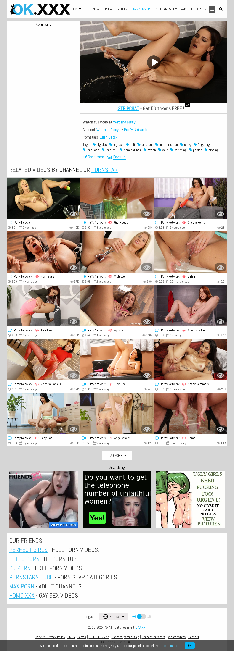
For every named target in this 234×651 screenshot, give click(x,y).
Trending (122, 9)
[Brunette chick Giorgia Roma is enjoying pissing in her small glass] (190, 198)
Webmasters (177, 637)
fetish (151, 149)
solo (164, 149)
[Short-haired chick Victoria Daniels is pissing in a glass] (43, 359)
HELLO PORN (24, 559)
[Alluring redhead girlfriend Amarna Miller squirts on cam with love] (190, 305)
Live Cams (180, 9)
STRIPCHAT (128, 108)
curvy (187, 144)
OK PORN (20, 568)
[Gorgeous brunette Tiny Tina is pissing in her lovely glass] (117, 359)
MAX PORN (21, 586)
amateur (147, 144)
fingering (203, 144)
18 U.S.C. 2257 (99, 637)
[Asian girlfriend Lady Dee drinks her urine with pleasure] (43, 413)
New (96, 9)
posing (197, 149)
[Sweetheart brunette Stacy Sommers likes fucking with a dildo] (190, 359)
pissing (213, 149)
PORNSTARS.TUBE (31, 577)
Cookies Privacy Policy (50, 637)
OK (189, 646)
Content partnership (125, 637)
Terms (81, 637)
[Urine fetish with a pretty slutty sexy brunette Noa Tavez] (43, 252)
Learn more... (170, 645)
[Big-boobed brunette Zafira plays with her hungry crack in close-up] (190, 252)
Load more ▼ (117, 455)
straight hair (132, 149)
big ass (118, 144)
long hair (111, 149)
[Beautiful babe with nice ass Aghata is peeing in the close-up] (117, 305)
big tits (101, 144)
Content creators (153, 637)
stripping (180, 149)
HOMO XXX (22, 595)
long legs (92, 149)
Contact (193, 637)
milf (132, 144)
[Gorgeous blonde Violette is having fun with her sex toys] (117, 252)
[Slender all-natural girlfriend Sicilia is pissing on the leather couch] (43, 198)
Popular (107, 9)
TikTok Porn (197, 9)
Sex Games (163, 9)
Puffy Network (135, 129)
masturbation (168, 144)
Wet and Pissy (124, 122)
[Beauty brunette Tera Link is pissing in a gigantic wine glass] (43, 305)
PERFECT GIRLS (28, 550)
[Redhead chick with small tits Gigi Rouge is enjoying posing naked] (117, 198)
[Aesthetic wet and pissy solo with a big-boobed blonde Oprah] (190, 413)
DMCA (71, 637)
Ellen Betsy (108, 137)
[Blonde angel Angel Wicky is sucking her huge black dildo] (117, 413)
